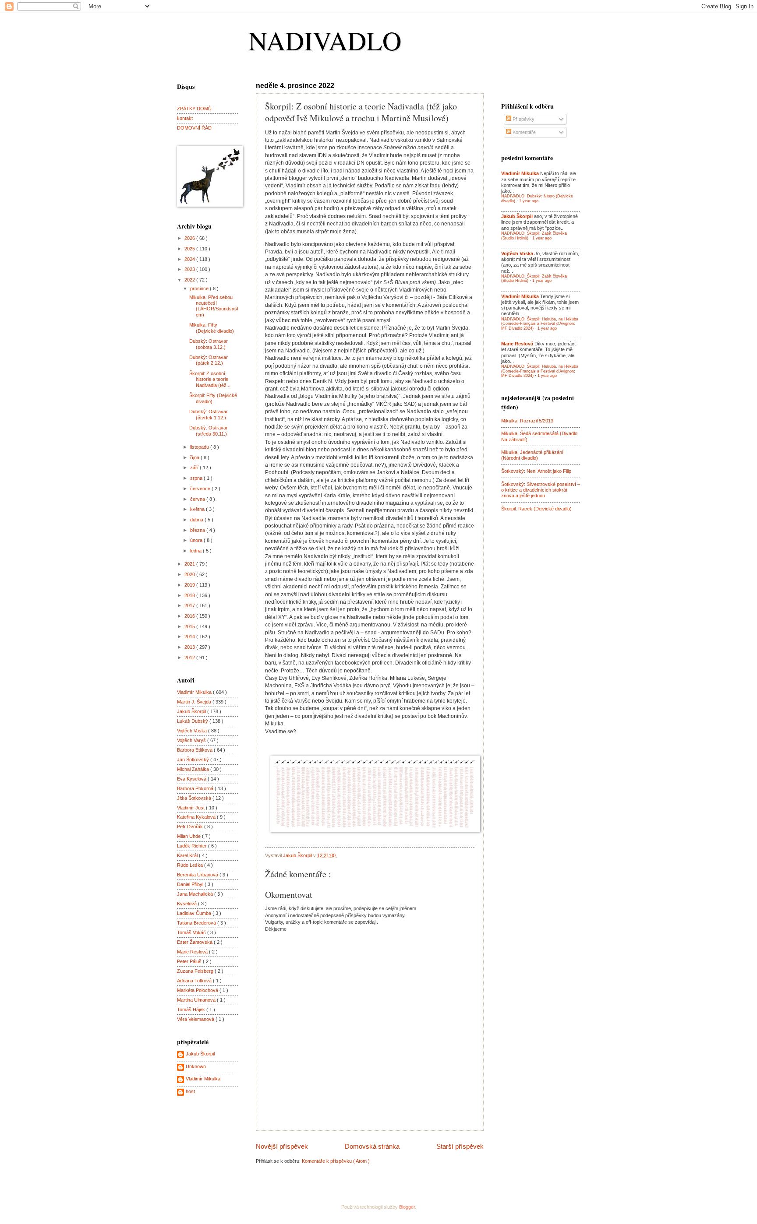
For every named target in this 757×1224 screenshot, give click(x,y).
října (195, 457)
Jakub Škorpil (192, 711)
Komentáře (523, 132)
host (190, 1091)
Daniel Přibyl (191, 884)
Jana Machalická (195, 894)
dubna (197, 519)
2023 (190, 269)
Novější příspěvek (282, 1146)
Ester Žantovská (195, 942)
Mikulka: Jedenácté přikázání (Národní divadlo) (532, 455)
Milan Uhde (189, 836)
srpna (197, 478)
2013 (190, 647)
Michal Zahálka (193, 769)
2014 (190, 636)
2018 (190, 595)
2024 (190, 259)
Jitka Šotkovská (194, 798)
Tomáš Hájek (191, 1009)
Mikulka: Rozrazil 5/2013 (527, 420)
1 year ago (528, 201)
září (195, 467)
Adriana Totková (195, 980)
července (201, 488)
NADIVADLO (324, 40)
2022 (190, 279)
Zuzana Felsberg (196, 971)
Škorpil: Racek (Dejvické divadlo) (536, 508)
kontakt (185, 118)
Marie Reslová (193, 951)
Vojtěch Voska (192, 730)
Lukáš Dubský (193, 721)
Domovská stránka (372, 1146)
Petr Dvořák (190, 826)
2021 (190, 563)
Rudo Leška (190, 865)
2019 (190, 584)
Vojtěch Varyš (192, 740)
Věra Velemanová (196, 1019)
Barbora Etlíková (195, 750)
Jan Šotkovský (193, 759)
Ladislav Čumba (194, 913)
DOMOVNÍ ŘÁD (194, 127)
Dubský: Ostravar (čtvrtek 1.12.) (208, 414)
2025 (190, 248)
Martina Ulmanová (197, 999)
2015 (190, 626)
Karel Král (188, 855)
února (197, 540)
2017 (190, 605)
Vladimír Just (191, 807)
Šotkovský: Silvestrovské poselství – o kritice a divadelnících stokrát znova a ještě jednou (540, 490)
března (198, 530)
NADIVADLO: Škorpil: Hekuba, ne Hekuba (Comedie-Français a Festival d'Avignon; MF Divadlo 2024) (539, 324)
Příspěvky (522, 119)
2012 (190, 657)
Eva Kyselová (192, 778)
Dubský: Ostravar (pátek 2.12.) (208, 360)
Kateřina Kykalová (197, 817)
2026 (190, 238)
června (198, 499)
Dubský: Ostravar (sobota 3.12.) (208, 343)
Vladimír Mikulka (195, 692)
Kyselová (187, 903)
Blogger (407, 1207)
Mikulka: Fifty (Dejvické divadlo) (211, 327)
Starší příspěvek (460, 1146)
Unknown (196, 1066)
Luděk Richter (192, 845)
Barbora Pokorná (196, 788)
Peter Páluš (190, 961)
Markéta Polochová (198, 990)
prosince (200, 288)
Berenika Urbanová (198, 874)
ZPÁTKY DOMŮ (194, 108)
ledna (196, 550)
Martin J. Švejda (194, 701)
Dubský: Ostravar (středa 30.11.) (208, 430)
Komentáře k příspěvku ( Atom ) (336, 1161)
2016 (190, 616)
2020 (190, 574)
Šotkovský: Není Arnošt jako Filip (536, 471)
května (198, 509)
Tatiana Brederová (197, 922)
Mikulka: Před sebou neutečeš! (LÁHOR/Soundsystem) (213, 306)
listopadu (200, 447)
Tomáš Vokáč (192, 932)
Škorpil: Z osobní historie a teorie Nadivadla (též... (209, 379)
